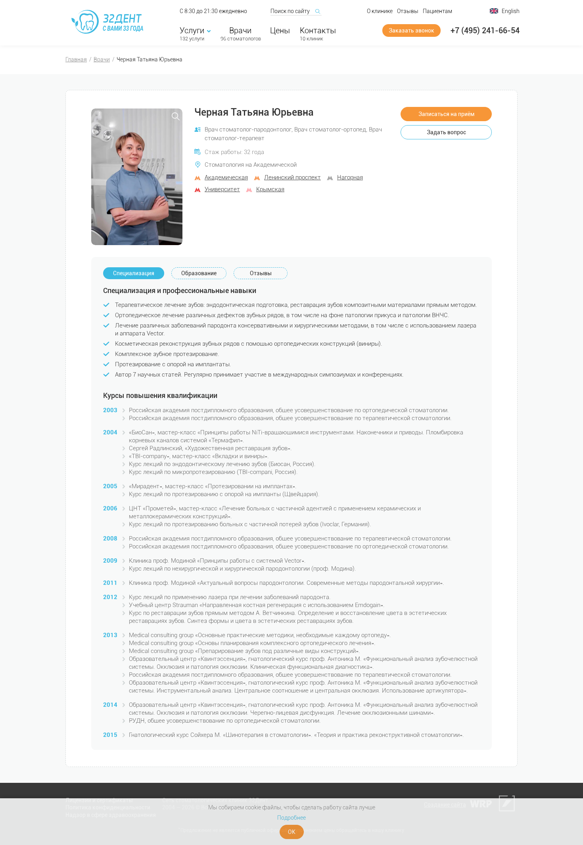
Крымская (270, 189)
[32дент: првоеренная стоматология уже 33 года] (108, 22)
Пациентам (437, 11)
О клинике (380, 11)
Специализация (133, 273)
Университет (222, 189)
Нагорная (350, 177)
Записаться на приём (446, 114)
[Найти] (317, 11)
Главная (76, 59)
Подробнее (291, 818)
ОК (291, 832)
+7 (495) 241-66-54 (485, 30)
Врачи (240, 30)
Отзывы (407, 11)
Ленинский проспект (292, 177)
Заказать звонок (411, 30)
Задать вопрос (446, 132)
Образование (199, 273)
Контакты (318, 30)
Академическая (226, 177)
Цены (280, 30)
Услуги (192, 30)
